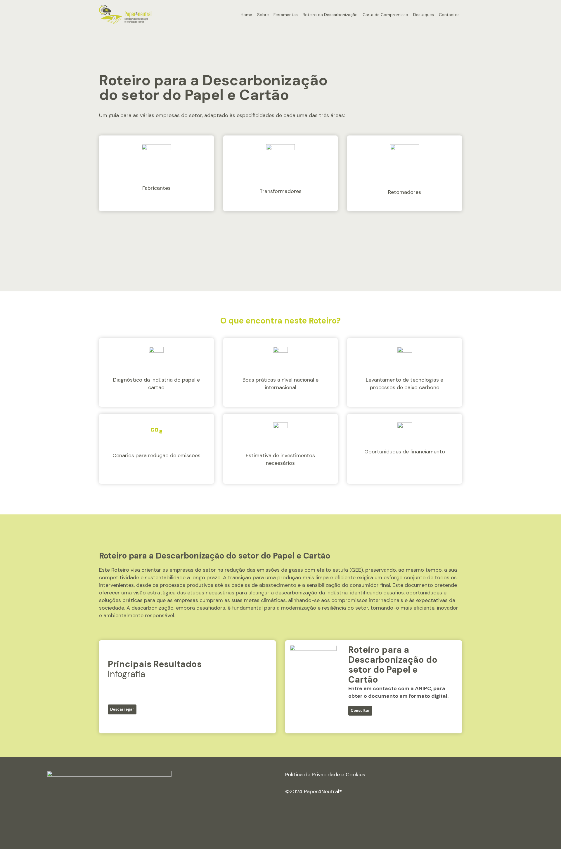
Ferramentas (285, 14)
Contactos (449, 14)
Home (246, 14)
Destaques (423, 14)
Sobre (263, 14)
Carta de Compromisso (385, 14)
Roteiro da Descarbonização (330, 14)
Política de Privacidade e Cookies (325, 774)
